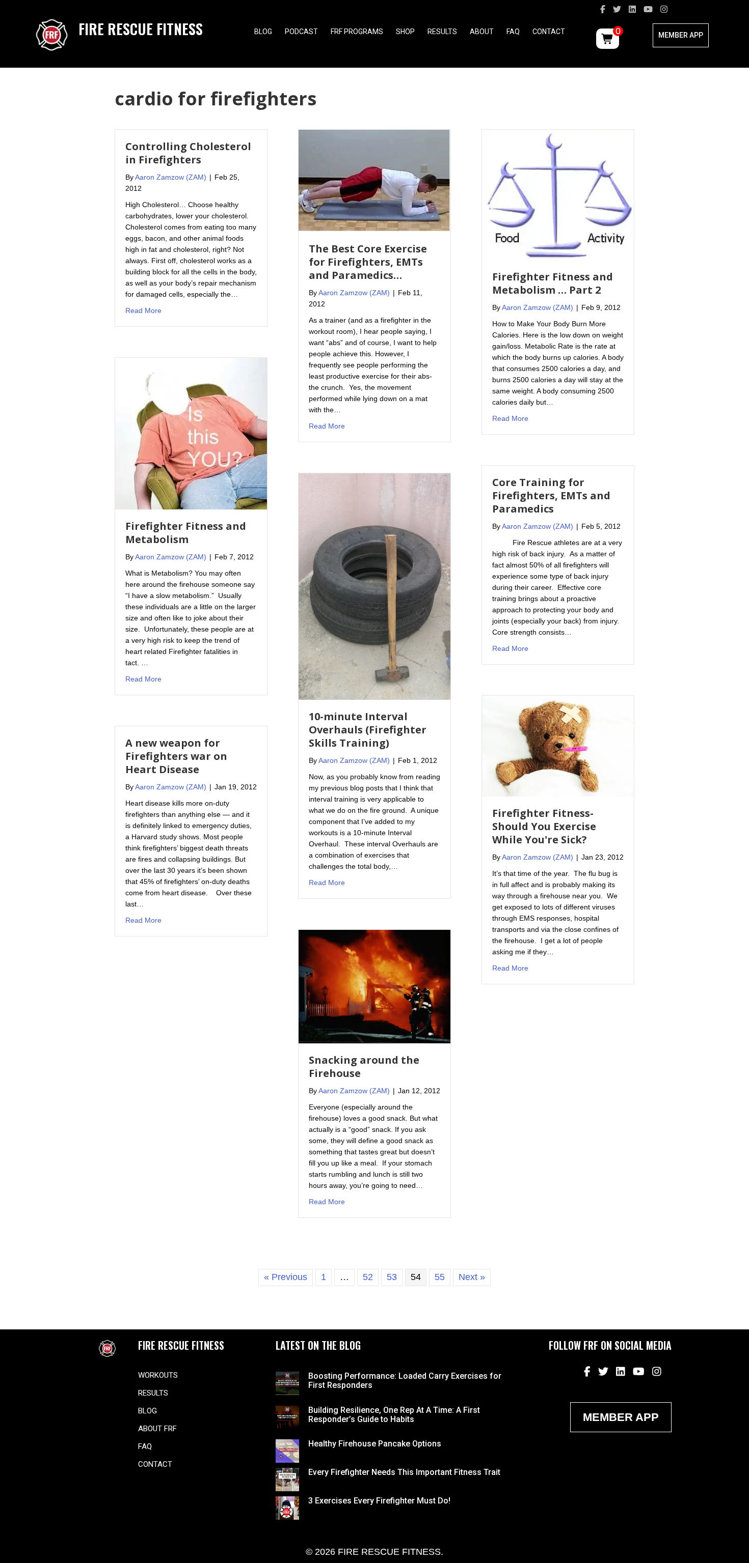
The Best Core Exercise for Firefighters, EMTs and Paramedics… (368, 262)
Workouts (158, 1375)
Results (442, 31)
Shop (405, 31)
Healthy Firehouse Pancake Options (374, 1443)
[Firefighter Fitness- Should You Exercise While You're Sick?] (558, 746)
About (482, 31)
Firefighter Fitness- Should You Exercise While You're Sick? (544, 826)
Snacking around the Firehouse (364, 1066)
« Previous (285, 1277)
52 (368, 1277)
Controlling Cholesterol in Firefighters (188, 152)
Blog (263, 31)
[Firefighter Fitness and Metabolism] (191, 433)
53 (392, 1277)
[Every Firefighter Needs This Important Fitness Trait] (287, 1479)
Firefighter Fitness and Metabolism (185, 532)
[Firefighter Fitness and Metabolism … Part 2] (558, 194)
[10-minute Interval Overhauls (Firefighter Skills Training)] (374, 586)
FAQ (513, 31)
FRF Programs (357, 31)
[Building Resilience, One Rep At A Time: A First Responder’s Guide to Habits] (287, 1416)
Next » (472, 1277)
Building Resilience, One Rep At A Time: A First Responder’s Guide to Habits (394, 1414)
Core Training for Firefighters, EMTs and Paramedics (551, 495)
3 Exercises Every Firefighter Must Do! (379, 1500)
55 (440, 1277)
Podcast (301, 31)
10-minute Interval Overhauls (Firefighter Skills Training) (367, 729)
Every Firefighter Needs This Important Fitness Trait (404, 1472)
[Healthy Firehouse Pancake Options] (287, 1450)
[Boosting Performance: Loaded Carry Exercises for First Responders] (287, 1383)
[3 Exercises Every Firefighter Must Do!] (287, 1507)
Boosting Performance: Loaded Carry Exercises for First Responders (404, 1380)
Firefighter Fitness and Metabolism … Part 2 (552, 283)
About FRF (157, 1428)
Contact (548, 31)
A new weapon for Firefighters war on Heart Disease (176, 756)
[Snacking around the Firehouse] (374, 986)
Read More (143, 310)
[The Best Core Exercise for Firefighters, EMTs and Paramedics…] (374, 180)
